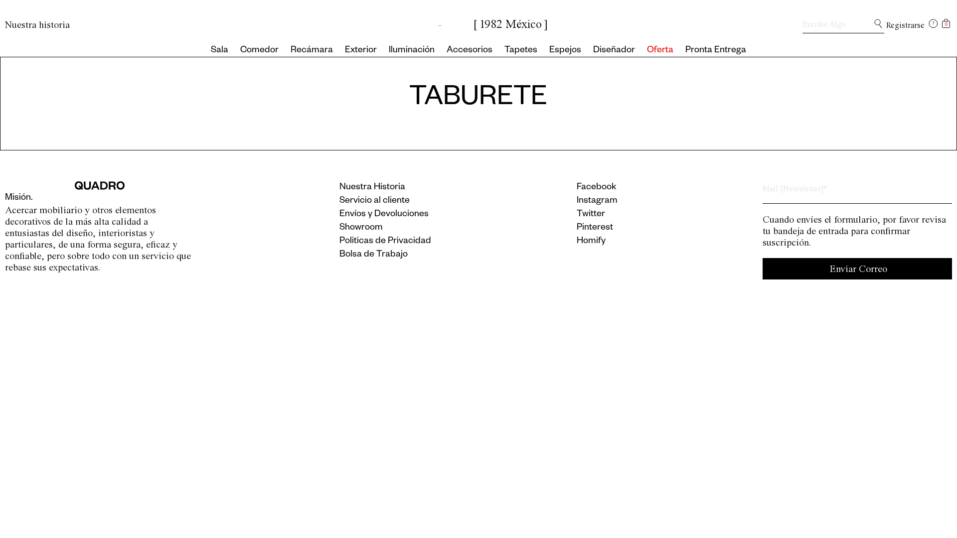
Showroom (361, 228)
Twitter (591, 215)
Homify (591, 242)
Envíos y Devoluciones (384, 215)
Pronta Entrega (715, 51)
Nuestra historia (37, 24)
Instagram (597, 201)
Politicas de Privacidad (385, 242)
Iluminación (412, 51)
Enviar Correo (858, 268)
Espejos (565, 51)
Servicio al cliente (374, 201)
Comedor (259, 51)
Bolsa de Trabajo (373, 255)
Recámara (312, 51)
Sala (219, 51)
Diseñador (614, 51)
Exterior (361, 51)
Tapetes (520, 51)
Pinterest (595, 228)
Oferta (660, 51)
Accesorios (469, 51)
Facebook (597, 188)
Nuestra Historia (372, 188)
